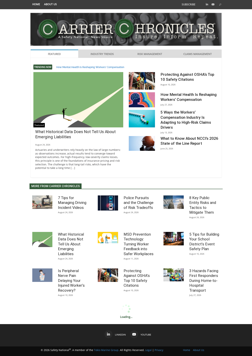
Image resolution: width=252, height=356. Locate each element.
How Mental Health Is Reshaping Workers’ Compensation (90, 66)
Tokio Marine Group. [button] (106, 350)
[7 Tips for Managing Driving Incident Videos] (42, 202)
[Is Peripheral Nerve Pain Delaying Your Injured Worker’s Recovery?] (42, 275)
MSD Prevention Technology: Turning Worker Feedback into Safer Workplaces (138, 244)
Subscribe (188, 4)
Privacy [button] (159, 350)
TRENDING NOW (42, 67)
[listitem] (36, 4)
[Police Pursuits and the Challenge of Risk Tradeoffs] (108, 203)
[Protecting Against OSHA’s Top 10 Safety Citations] (142, 81)
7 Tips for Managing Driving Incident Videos (72, 203)
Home (36, 4)
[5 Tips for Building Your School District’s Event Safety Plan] (173, 238)
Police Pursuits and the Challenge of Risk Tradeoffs (138, 203)
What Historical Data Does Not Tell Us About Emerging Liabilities (71, 244)
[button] (207, 4)
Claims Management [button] (197, 54)
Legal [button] (148, 350)
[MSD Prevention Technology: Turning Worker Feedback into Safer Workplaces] (108, 237)
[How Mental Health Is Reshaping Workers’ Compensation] (142, 99)
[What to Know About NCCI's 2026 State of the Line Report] (142, 143)
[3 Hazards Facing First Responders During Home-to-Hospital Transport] (173, 274)
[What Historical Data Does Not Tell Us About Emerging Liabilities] (78, 106)
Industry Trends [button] (102, 54)
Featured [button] (54, 54)
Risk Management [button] (149, 54)
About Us (50, 4)
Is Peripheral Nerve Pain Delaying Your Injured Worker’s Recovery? (71, 281)
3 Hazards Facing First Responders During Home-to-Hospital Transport (203, 281)
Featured (39, 125)
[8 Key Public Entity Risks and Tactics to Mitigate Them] (173, 202)
